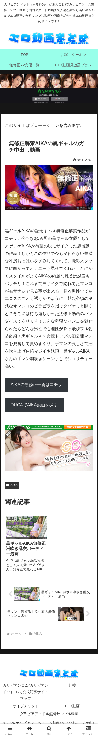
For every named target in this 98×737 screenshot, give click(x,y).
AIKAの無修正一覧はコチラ (36, 384)
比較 (72, 685)
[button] (87, 657)
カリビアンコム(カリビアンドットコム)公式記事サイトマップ (25, 691)
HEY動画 (72, 706)
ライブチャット (25, 706)
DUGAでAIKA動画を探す (34, 405)
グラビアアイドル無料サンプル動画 (49, 714)
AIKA (14, 485)
